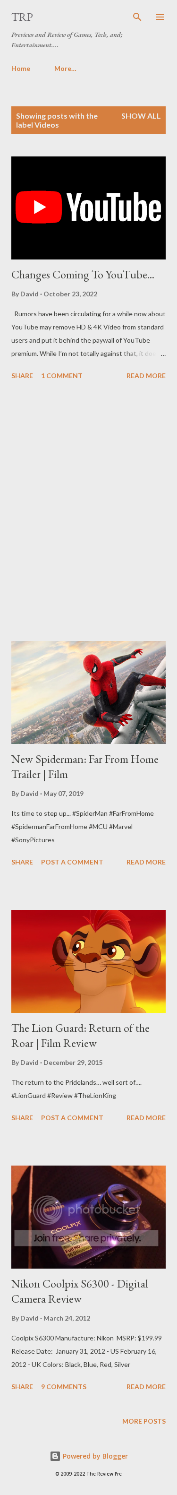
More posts (144, 1421)
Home (20, 68)
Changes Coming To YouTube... (82, 274)
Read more (146, 376)
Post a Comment (72, 862)
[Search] (137, 17)
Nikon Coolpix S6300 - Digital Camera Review (79, 1291)
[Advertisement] (88, 512)
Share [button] (22, 376)
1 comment (62, 376)
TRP (22, 16)
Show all (141, 115)
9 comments (63, 1387)
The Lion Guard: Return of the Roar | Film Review (80, 1035)
